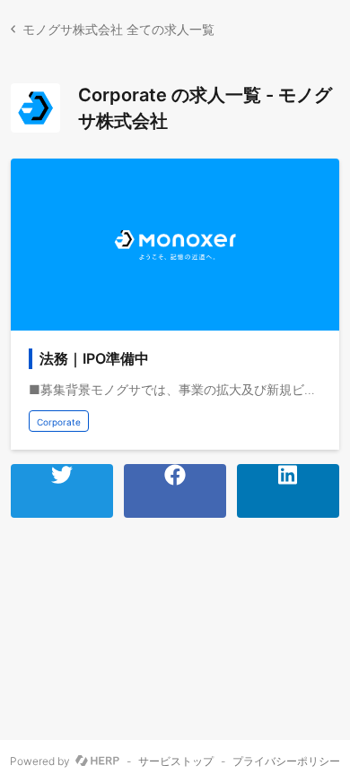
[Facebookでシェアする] (175, 491)
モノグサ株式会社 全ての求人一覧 (118, 29)
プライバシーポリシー (286, 761)
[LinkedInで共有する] (288, 491)
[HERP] (97, 761)
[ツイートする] (62, 491)
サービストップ (176, 761)
